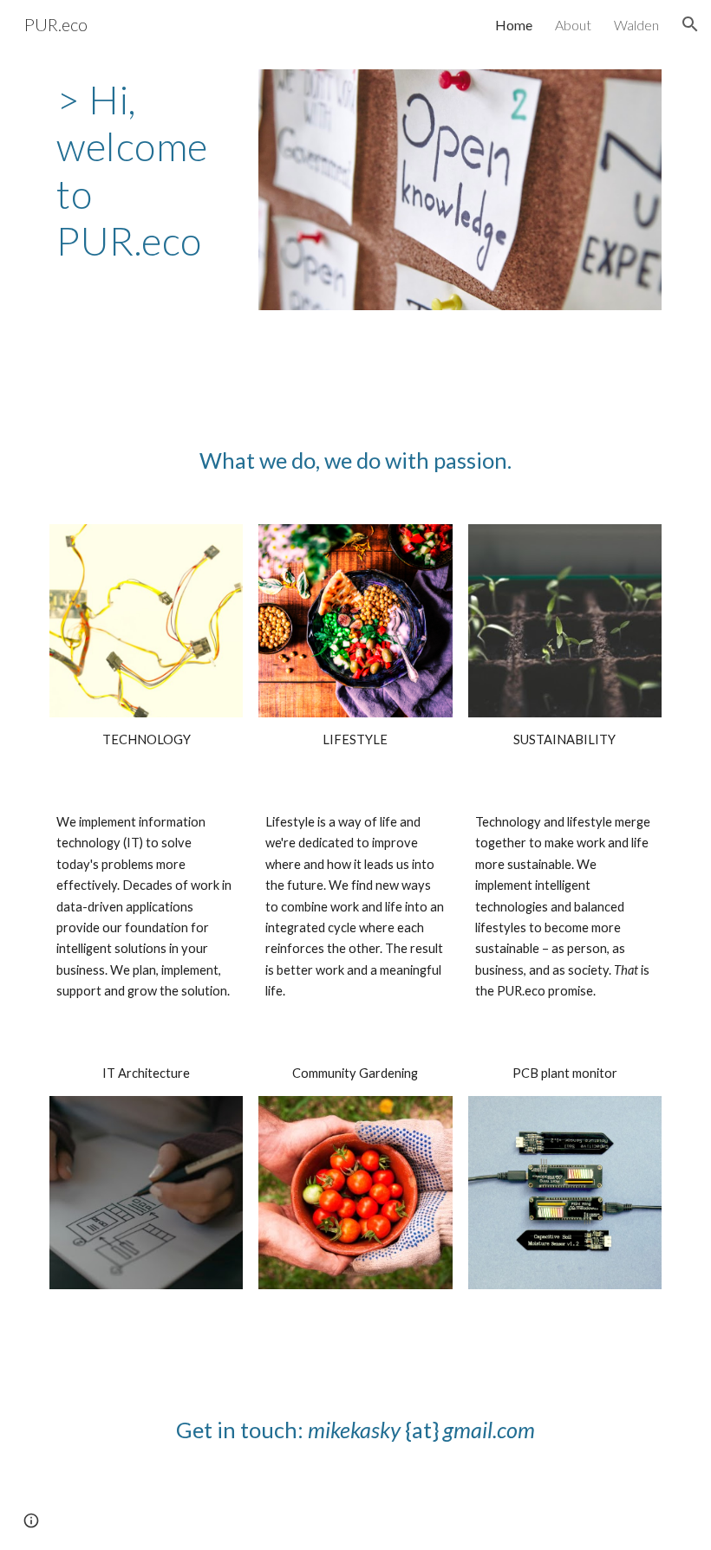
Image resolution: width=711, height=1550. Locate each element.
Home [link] (513, 24)
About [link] (573, 24)
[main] (146, 170)
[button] (690, 24)
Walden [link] (636, 24)
